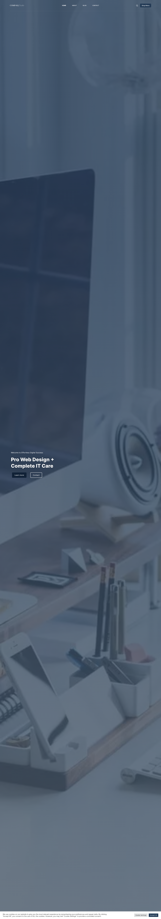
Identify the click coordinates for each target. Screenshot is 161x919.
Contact (95, 5)
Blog (84, 5)
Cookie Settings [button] (140, 915)
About (74, 5)
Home (64, 5)
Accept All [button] (153, 915)
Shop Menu (146, 5)
